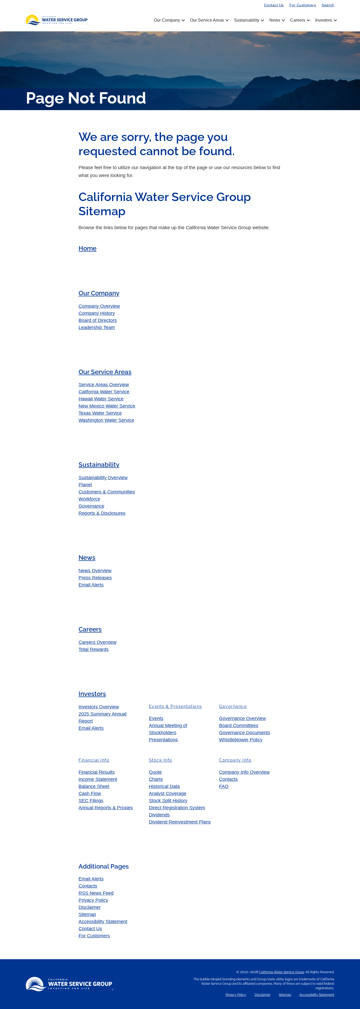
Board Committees (238, 725)
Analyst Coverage (167, 793)
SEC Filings (91, 800)
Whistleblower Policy (240, 739)
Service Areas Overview (104, 384)
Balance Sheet (94, 786)
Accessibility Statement (103, 921)
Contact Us (274, 5)
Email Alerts (91, 584)
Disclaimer (90, 907)
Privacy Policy (93, 900)
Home (87, 248)
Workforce (89, 499)
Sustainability (248, 20)
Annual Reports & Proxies (106, 807)
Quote (155, 772)
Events (156, 718)
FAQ (223, 786)
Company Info (235, 760)
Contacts (228, 779)
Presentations (163, 739)
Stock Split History (168, 800)
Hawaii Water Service (101, 398)
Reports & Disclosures (102, 513)
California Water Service (104, 391)
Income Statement (98, 779)
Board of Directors (98, 320)
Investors (323, 20)
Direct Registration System (177, 807)
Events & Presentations (175, 706)
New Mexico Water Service (107, 406)
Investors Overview (99, 706)
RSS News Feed (96, 893)
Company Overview (99, 306)
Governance (91, 506)
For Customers (302, 5)
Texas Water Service (100, 413)
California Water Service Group (281, 972)
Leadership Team (97, 327)
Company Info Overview (244, 772)
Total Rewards (94, 649)
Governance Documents (244, 732)
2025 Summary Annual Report (103, 717)
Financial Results (97, 772)
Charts (156, 779)
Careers (299, 20)
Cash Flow (90, 793)
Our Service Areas (209, 20)
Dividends (159, 814)
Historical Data (164, 786)
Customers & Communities (107, 491)
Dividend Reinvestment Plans (180, 822)
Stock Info (160, 760)
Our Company (169, 20)
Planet (85, 484)
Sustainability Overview (103, 477)
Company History (97, 313)
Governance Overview (242, 718)
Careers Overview (97, 642)
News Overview (95, 570)
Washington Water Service (106, 420)
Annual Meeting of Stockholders (168, 729)
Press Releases (95, 577)
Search (328, 5)
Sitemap (87, 914)
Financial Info (94, 760)
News (276, 20)
